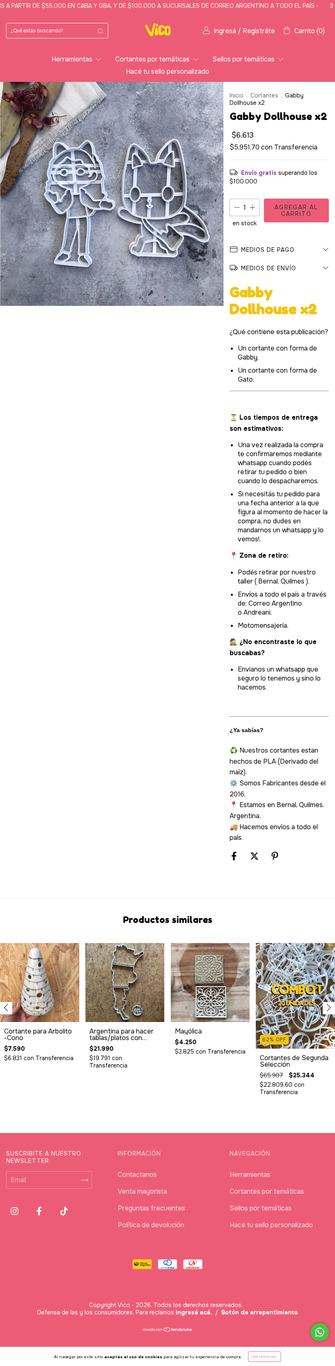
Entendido (264, 1357)
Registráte (259, 31)
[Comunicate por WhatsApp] (319, 1332)
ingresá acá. (194, 1312)
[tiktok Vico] (64, 1211)
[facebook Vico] (40, 1211)
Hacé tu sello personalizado (167, 71)
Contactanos (137, 1174)
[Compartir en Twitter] (255, 856)
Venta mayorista (142, 1191)
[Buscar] (100, 30)
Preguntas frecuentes (151, 1208)
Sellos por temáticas (244, 59)
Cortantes (264, 95)
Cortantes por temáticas (153, 59)
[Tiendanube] (167, 1330)
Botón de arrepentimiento (259, 1312)
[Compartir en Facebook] (235, 856)
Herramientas (72, 59)
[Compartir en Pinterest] (274, 856)
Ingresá (225, 31)
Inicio (236, 95)
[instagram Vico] (15, 1211)
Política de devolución (151, 1225)
